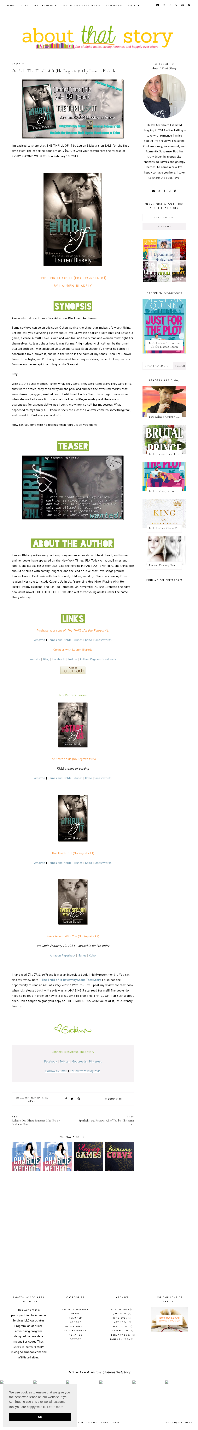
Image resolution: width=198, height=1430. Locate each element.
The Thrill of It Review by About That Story (71, 980)
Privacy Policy (87, 1422)
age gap (75, 1322)
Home (11, 5)
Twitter (72, 659)
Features (112, 5)
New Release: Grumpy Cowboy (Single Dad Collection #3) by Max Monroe (165, 416)
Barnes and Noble (60, 640)
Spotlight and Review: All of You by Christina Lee (106, 1120)
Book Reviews (44, 5)
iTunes (78, 640)
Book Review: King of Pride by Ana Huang (165, 528)
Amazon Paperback (62, 955)
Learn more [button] (55, 1407)
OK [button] (40, 1416)
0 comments (113, 1098)
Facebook (58, 659)
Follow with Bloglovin (85, 1071)
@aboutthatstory (116, 1372)
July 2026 (122, 1313)
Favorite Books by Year (80, 5)
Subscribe (164, 226)
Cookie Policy (112, 1422)
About (132, 5)
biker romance (75, 1326)
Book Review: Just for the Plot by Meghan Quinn (164, 345)
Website (35, 659)
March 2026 (122, 1330)
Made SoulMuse (179, 1422)
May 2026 (122, 1322)
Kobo (88, 640)
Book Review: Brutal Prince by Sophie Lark (165, 454)
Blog (24, 5)
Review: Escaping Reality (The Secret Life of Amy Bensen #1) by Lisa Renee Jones (165, 565)
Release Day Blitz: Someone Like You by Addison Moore (36, 1120)
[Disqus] (73, 1234)
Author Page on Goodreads (98, 659)
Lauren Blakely (30, 1097)
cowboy (75, 1339)
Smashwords (103, 640)
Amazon (39, 640)
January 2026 (122, 1339)
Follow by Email (56, 1071)
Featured (75, 1317)
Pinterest (95, 1061)
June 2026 (122, 1317)
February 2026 (121, 1334)
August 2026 (122, 1309)
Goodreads (79, 1061)
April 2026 (122, 1326)
